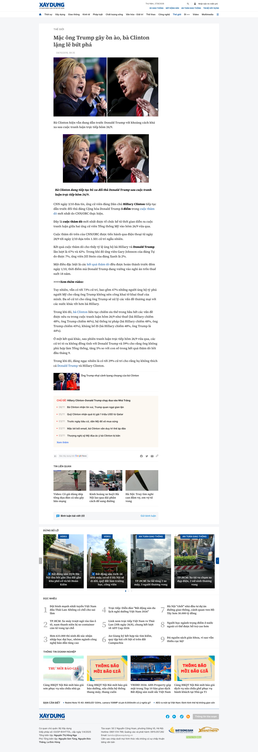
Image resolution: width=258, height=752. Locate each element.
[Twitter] (146, 456)
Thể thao (150, 14)
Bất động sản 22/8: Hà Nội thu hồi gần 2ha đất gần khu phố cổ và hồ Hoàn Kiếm (63, 579)
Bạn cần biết (51, 702)
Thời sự (48, 14)
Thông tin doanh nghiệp (59, 651)
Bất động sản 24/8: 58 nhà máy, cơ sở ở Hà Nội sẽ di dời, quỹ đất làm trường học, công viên (107, 579)
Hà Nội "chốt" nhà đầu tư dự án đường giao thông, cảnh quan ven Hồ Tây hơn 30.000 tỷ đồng (190, 609)
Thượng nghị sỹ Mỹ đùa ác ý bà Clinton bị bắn (93, 435)
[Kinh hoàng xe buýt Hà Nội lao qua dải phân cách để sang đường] (105, 480)
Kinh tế (86, 14)
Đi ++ (187, 14)
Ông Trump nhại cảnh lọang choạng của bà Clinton (110, 375)
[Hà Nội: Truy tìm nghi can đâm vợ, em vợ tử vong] (142, 480)
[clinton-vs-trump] (106, 158)
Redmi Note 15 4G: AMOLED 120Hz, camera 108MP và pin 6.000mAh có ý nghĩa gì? (108, 702)
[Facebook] (141, 456)
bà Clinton (80, 312)
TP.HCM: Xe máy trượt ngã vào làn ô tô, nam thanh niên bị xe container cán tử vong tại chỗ (73, 624)
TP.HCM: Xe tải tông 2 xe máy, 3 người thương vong (151, 582)
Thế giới (177, 14)
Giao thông (74, 14)
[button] (125, 591)
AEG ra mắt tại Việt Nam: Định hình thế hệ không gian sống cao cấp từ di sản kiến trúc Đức (202, 702)
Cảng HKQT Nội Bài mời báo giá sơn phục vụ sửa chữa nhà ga (63, 686)
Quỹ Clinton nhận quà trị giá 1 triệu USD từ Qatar (95, 414)
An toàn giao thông (191, 8)
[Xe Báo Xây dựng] (208, 729)
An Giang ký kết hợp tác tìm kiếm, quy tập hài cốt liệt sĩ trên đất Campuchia (130, 639)
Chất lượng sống (114, 14)
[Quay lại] (55, 456)
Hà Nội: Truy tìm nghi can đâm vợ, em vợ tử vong (139, 497)
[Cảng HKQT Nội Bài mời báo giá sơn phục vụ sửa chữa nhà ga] (63, 668)
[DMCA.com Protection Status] (194, 737)
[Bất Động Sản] (181, 730)
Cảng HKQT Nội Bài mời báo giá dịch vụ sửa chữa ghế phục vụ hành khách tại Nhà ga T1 (194, 688)
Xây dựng (60, 14)
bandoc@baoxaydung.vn (120, 735)
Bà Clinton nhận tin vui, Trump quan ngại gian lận (95, 407)
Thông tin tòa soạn (206, 716)
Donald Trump (67, 366)
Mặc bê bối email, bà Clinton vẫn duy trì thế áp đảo (96, 428)
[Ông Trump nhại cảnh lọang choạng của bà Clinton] (66, 381)
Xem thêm (63, 442)
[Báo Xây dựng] (52, 5)
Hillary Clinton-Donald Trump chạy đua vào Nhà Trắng (98, 400)
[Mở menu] (217, 14)
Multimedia (207, 14)
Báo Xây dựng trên (67, 456)
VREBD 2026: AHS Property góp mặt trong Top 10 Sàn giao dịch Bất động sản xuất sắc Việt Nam (151, 688)
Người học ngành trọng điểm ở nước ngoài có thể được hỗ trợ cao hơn (190, 624)
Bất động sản (172, 8)
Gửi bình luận (148, 516)
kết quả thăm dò (98, 264)
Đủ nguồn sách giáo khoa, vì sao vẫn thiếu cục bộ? (190, 639)
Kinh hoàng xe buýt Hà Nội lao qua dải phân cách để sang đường (104, 497)
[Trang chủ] (40, 14)
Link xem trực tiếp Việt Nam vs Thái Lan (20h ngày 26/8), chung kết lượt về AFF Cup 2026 (131, 624)
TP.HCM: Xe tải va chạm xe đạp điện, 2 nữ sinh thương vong (194, 581)
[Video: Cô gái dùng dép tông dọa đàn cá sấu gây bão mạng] (69, 480)
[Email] (152, 456)
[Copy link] (157, 456)
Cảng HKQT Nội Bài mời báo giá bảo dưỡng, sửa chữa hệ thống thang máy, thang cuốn (107, 688)
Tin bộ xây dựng (211, 8)
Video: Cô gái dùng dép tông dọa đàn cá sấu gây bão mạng (68, 497)
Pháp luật (98, 14)
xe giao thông (156, 8)
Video (196, 14)
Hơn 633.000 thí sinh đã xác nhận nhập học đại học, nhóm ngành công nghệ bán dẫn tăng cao (73, 639)
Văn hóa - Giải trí (134, 14)
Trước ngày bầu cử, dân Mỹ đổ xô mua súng (92, 421)
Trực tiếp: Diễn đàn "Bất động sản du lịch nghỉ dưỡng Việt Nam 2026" (131, 609)
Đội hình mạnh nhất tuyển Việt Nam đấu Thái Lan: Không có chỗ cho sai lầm (73, 609)
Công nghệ (164, 14)
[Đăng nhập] (195, 4)
